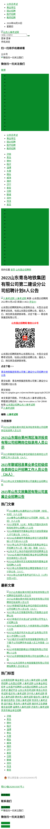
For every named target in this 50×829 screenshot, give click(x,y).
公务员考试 (12, 4)
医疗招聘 (11, 14)
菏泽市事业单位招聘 (11, 710)
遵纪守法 (12, 690)
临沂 (9, 89)
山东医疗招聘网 (14, 687)
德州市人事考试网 (24, 697)
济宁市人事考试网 (35, 693)
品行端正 (8, 704)
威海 (9, 102)
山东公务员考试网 (27, 690)
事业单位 (11, 7)
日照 (9, 116)
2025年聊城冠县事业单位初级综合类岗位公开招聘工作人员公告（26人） (24, 469)
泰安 (9, 112)
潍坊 (9, 106)
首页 (9, 75)
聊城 (9, 119)
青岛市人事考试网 (22, 704)
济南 (9, 79)
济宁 (9, 109)
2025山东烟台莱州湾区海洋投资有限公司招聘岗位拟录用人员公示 (24, 442)
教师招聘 (11, 17)
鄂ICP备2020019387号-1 (12, 787)
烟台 (9, 99)
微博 (3, 70)
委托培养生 (9, 700)
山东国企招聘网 (23, 270)
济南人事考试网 (23, 700)
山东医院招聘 (7, 680)
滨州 (9, 123)
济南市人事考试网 (40, 707)
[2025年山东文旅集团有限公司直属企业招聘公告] (25, 482)
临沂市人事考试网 (17, 693)
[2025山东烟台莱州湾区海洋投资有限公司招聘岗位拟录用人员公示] (25, 428)
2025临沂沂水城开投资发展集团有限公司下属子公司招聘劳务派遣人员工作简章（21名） (28, 642)
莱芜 (9, 129)
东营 (9, 96)
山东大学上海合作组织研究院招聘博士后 (28, 551)
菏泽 (9, 126)
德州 (9, 86)
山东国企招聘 (12, 405)
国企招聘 (11, 11)
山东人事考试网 (27, 405)
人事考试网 (20, 298)
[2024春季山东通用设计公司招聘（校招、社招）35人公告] (28, 512)
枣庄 (9, 227)
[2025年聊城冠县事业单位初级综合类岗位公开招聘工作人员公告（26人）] (25, 455)
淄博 (9, 92)
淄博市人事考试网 (22, 707)
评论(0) (32, 302)
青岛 (9, 82)
